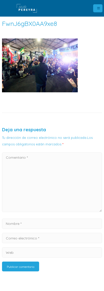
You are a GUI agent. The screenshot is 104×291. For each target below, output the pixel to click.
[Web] (52, 252)
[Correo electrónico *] (52, 237)
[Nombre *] (52, 223)
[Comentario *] (52, 210)
